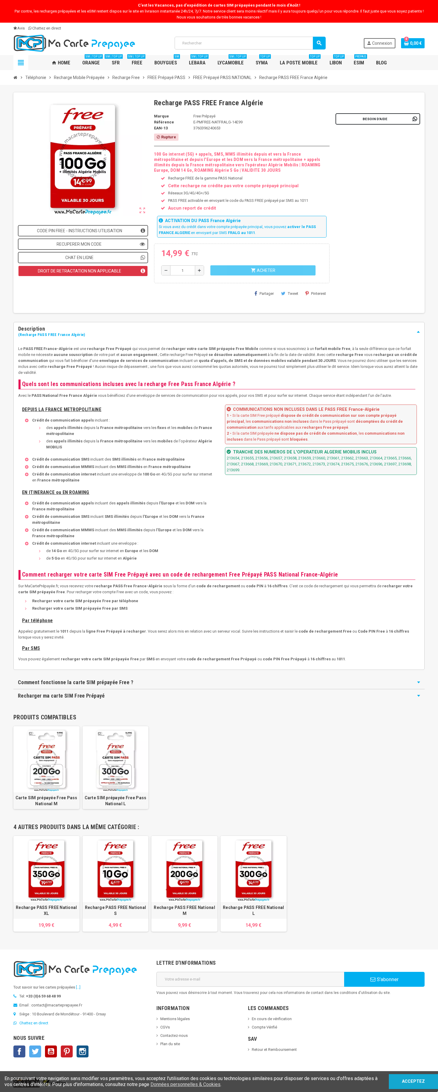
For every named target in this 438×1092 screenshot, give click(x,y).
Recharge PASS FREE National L (253, 910)
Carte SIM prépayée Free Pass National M (46, 800)
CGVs (165, 1027)
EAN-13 (161, 128)
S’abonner (387, 979)
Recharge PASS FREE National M (184, 910)
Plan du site (170, 1044)
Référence (164, 122)
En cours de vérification (272, 1019)
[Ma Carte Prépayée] (75, 43)
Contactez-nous (174, 1035)
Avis (21, 28)
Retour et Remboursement (274, 1049)
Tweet (293, 293)
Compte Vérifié (264, 1027)
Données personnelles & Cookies (185, 1084)
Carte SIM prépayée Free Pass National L (116, 800)
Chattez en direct (46, 28)
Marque (161, 116)
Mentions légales (175, 1019)
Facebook (19, 1051)
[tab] (219, 331)
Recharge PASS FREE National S (115, 910)
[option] (46, 884)
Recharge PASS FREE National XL (46, 910)
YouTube (51, 1051)
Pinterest (318, 293)
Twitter (35, 1051)
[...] (78, 987)
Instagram (82, 1051)
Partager (267, 293)
